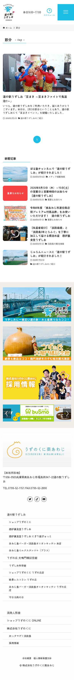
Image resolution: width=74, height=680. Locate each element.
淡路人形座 (13, 613)
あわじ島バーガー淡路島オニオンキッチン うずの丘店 (37, 588)
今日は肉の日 (16, 597)
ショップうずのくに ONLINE (24, 620)
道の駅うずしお (16, 514)
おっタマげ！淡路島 (20, 635)
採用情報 (14, 643)
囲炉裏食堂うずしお (20, 529)
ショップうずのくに (20, 522)
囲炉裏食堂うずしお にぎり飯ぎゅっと (30, 536)
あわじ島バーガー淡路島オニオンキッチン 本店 (35, 543)
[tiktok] (37, 499)
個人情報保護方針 (43, 658)
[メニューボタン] (66, 12)
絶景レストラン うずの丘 (23, 579)
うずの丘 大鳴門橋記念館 (22, 558)
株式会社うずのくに (19, 628)
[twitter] (30, 499)
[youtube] (44, 499)
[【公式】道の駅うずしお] (9, 12)
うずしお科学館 (17, 565)
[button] (32, 418)
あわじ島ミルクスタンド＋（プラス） (30, 550)
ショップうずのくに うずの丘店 (26, 572)
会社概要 (26, 658)
